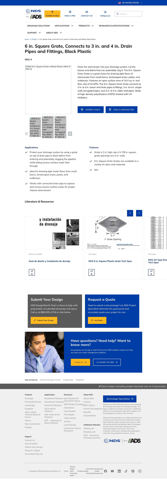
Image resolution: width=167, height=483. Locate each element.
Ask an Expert (31, 443)
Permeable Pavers (33, 402)
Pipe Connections (32, 424)
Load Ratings (70, 425)
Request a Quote (32, 450)
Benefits (87, 412)
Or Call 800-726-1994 (105, 362)
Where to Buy (92, 109)
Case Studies (70, 411)
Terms (66, 471)
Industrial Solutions (53, 405)
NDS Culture (89, 405)
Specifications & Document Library (72, 399)
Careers (87, 402)
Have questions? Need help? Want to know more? (101, 342)
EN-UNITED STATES (130, 3)
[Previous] (130, 213)
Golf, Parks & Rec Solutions (52, 415)
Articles (67, 421)
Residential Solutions (53, 398)
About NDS (89, 398)
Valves (28, 420)
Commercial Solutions (54, 402)
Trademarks (81, 471)
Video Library (70, 418)
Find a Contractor (123, 109)
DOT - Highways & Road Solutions (52, 421)
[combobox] (128, 14)
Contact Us (78, 362)
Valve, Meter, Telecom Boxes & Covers (32, 414)
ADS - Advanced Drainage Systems (92, 436)
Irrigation (80, 380)
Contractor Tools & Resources (72, 429)
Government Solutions (50, 409)
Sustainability (90, 415)
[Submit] (117, 14)
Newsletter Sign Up (34, 454)
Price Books (69, 414)
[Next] (139, 213)
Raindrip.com (90, 432)
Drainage (29, 398)
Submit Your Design (34, 447)
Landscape (68, 380)
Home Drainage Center (50, 380)
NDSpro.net (89, 428)
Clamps (28, 427)
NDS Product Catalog (74, 404)
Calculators (69, 407)
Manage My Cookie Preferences (99, 471)
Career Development (93, 408)
